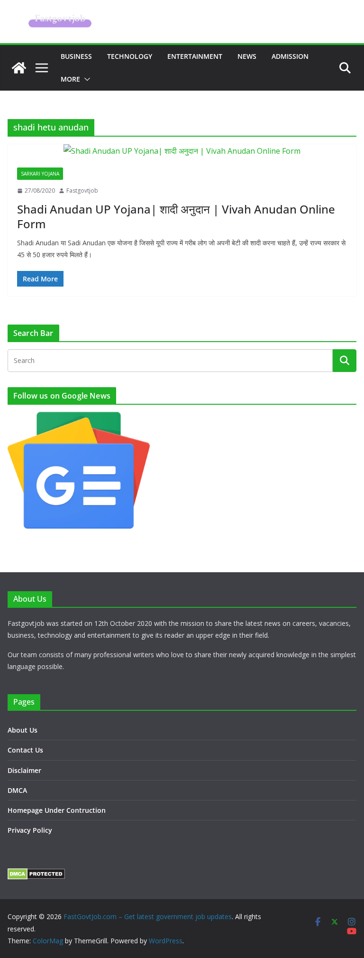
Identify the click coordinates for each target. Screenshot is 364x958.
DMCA (17, 790)
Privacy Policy (30, 830)
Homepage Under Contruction (57, 810)
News (246, 56)
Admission (290, 56)
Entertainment (194, 56)
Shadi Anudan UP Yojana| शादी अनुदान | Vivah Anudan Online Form (176, 216)
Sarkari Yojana (40, 173)
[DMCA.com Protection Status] (36, 874)
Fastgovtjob (82, 190)
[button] (85, 79)
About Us (22, 730)
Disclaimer (24, 770)
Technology (129, 56)
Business (76, 56)
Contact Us (25, 749)
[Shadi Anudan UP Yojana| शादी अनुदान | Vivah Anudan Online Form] (182, 151)
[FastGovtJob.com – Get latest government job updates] (19, 67)
